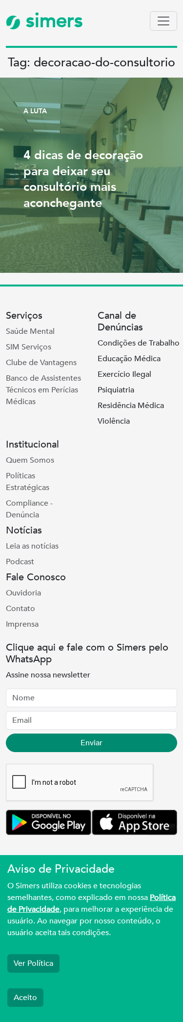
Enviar (91, 742)
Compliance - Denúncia (29, 509)
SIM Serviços (28, 347)
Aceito (25, 997)
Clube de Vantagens (41, 362)
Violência (114, 421)
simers (51, 20)
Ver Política (33, 963)
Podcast (20, 561)
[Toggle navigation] (163, 21)
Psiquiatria (116, 390)
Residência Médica (131, 405)
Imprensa (22, 624)
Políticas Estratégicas (27, 481)
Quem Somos (30, 460)
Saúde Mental (30, 331)
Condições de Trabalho (139, 343)
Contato (20, 608)
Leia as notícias (32, 546)
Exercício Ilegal (124, 374)
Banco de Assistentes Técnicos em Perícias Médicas (43, 390)
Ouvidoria (23, 593)
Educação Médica (129, 358)
